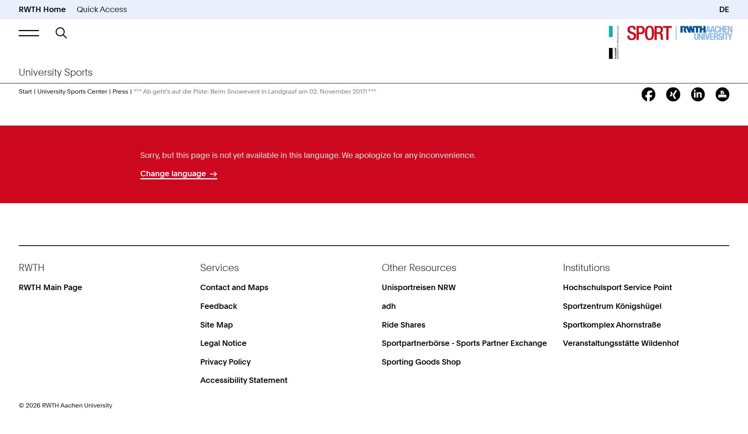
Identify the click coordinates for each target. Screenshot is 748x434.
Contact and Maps (234, 287)
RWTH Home (42, 9)
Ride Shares (403, 324)
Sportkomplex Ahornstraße (612, 324)
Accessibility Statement (244, 380)
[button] (29, 33)
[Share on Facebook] (648, 94)
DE (724, 9)
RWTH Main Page (50, 287)
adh (389, 306)
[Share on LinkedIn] (698, 94)
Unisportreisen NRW (419, 287)
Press (120, 91)
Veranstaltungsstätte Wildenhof (621, 343)
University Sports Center (72, 91)
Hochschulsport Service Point (617, 287)
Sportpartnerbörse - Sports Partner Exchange (464, 343)
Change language (173, 173)
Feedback (218, 306)
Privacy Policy (225, 362)
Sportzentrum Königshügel (612, 306)
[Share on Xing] (673, 94)
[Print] (722, 94)
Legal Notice (223, 343)
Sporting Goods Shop (421, 362)
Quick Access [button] (102, 9)
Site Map (216, 324)
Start (25, 91)
